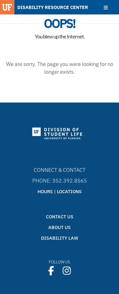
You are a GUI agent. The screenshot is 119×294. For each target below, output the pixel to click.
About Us (59, 227)
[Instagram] (67, 270)
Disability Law (59, 238)
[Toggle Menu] (106, 7)
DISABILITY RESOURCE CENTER (52, 7)
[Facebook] (51, 270)
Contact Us (59, 216)
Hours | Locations (60, 191)
